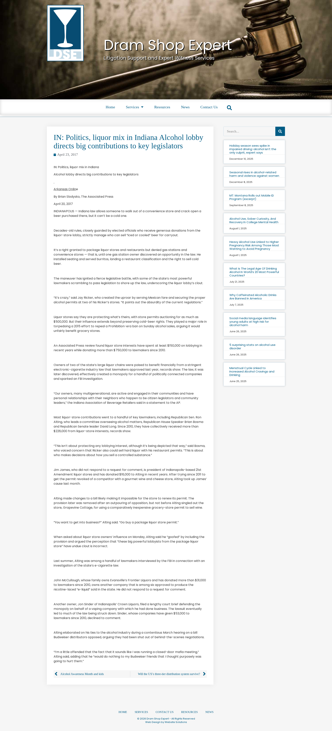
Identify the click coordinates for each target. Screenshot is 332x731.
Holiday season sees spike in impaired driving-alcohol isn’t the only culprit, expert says (252, 149)
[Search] (280, 131)
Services (132, 107)
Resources (162, 107)
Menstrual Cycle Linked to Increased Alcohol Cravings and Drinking (251, 371)
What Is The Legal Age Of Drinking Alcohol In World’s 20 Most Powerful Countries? (254, 271)
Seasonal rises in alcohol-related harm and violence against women (254, 174)
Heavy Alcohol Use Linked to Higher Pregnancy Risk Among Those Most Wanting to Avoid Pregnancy (254, 245)
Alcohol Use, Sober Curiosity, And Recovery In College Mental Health (253, 220)
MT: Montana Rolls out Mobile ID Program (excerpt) (251, 197)
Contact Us (209, 107)
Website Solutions (176, 722)
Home (110, 107)
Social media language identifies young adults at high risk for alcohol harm (252, 321)
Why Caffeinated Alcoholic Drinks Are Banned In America (252, 296)
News (185, 107)
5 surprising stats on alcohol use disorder (252, 346)
